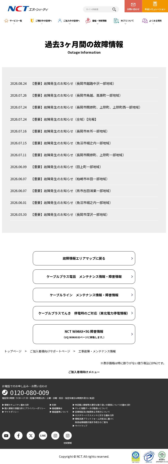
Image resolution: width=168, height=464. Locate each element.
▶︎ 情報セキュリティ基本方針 (15, 404)
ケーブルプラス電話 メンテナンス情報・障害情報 (84, 276)
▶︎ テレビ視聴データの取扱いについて (90, 408)
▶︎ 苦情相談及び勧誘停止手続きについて (91, 411)
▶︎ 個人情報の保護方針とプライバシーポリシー (23, 408)
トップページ (13, 351)
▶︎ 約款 (53, 404)
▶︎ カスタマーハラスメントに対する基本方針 (93, 415)
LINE (43, 435)
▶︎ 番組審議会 (56, 408)
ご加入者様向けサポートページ (50, 351)
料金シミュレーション (155, 9)
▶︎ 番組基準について (59, 411)
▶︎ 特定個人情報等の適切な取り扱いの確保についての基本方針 (101, 404)
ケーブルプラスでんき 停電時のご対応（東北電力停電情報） (84, 313)
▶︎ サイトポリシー (10, 411)
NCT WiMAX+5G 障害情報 (84, 334)
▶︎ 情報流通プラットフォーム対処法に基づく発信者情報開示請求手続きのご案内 (93, 420)
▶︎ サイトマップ (80, 425)
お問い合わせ (133, 9)
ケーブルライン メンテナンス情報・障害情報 (84, 294)
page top (158, 427)
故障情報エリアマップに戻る (84, 258)
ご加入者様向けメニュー (84, 372)
